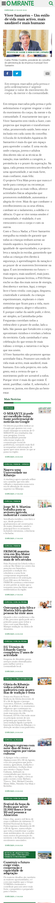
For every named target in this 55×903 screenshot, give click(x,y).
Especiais (9, 10)
